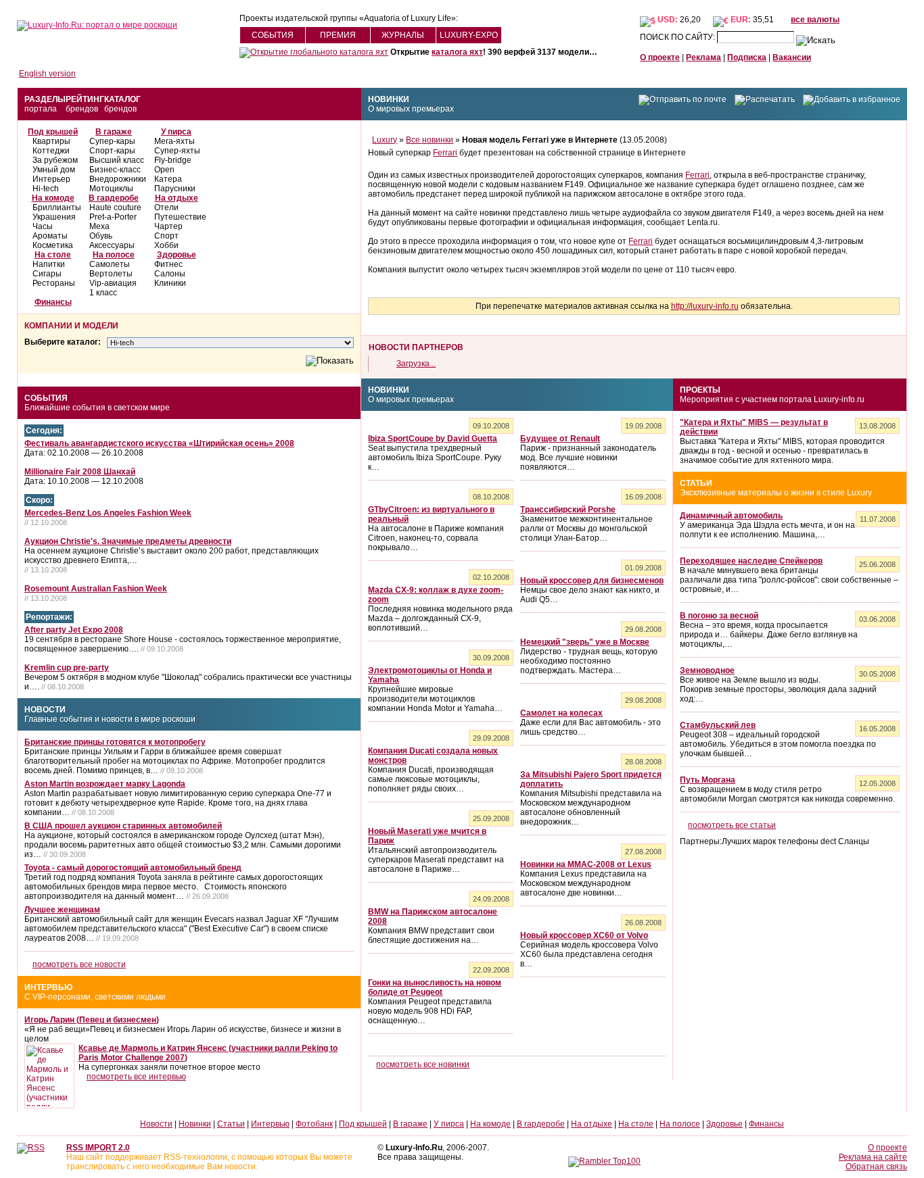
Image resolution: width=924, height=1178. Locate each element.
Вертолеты (111, 273)
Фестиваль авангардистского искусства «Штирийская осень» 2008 (159, 443)
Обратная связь (876, 1166)
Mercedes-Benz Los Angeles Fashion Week (107, 513)
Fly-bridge (172, 160)
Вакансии (791, 57)
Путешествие (180, 217)
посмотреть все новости (79, 964)
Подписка (746, 57)
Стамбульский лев (718, 725)
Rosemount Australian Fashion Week (95, 588)
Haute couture (115, 207)
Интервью (48, 987)
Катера (168, 179)
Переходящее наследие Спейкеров (751, 561)
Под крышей (53, 132)
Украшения (54, 217)
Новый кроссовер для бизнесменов (592, 580)
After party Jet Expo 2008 (73, 630)
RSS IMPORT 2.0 (98, 1147)
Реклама (703, 57)
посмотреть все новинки (422, 1064)
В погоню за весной (719, 615)
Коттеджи (51, 150)
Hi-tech (45, 188)
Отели (166, 207)
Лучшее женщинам (62, 909)
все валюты (815, 19)
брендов (82, 109)
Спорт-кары (112, 150)
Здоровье (176, 255)
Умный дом (53, 169)
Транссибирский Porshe (568, 509)
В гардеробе (114, 198)
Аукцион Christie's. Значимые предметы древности (127, 541)
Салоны (169, 273)
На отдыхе (176, 198)
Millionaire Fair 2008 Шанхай (79, 471)
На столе (52, 255)
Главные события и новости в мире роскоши (109, 719)
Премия (338, 35)
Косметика (52, 245)
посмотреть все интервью (136, 1076)
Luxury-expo (469, 35)
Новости (45, 709)
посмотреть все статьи (732, 825)
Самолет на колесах (561, 713)
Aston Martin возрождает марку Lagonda (104, 784)
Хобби (166, 245)
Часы (42, 226)
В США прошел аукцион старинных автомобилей (123, 826)
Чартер (168, 226)
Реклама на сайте (873, 1157)
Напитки (48, 264)
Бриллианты (56, 207)
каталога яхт (457, 52)
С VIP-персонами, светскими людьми (95, 997)
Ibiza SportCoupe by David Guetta (432, 438)
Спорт (166, 236)
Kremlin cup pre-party (66, 667)
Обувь (100, 236)
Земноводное (707, 670)
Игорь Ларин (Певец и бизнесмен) (91, 1020)
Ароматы (50, 236)
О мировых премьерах (411, 109)
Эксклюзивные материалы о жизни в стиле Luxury (776, 492)
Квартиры (51, 141)
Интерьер (51, 179)
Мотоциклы (111, 188)
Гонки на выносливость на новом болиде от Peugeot (434, 987)
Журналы (403, 35)
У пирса (176, 132)
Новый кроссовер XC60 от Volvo (584, 935)
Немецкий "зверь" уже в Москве (584, 642)
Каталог (122, 99)
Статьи (696, 483)
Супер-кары (112, 141)
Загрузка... (416, 363)
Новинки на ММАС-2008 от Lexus (585, 864)
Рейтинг (85, 99)
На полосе (114, 255)
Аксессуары (112, 245)
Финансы (53, 302)
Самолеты (109, 264)
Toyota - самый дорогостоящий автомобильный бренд (132, 868)
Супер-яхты (177, 150)
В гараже (113, 132)
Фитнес (168, 264)
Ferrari (445, 152)
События (273, 35)
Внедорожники (117, 179)
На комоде (53, 198)
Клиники (170, 283)
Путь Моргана (707, 780)
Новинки (388, 99)
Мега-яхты (174, 141)
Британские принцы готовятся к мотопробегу (115, 742)
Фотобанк (314, 1124)
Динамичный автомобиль (731, 515)
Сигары (47, 273)
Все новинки (429, 140)
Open (164, 169)
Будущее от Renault (560, 438)
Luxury (384, 140)
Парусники (174, 188)
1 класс (103, 292)
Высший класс (116, 160)
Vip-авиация (113, 283)
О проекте (660, 57)
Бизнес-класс (115, 169)
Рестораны (53, 283)
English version (47, 73)
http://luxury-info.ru (705, 306)
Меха (99, 226)
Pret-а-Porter (113, 217)
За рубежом (55, 160)
